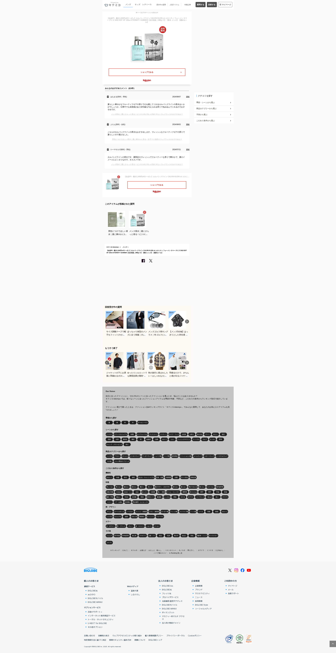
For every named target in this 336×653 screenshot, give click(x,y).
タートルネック (119, 511)
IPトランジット (168, 612)
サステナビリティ (202, 593)
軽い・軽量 (161, 492)
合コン (215, 434)
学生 (192, 535)
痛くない (202, 487)
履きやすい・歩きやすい (163, 487)
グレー (130, 526)
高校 (109, 439)
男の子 (176, 535)
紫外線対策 (219, 487)
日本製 (134, 497)
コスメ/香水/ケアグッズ (121, 461)
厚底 (175, 497)
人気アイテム (174, 5)
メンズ (128, 4)
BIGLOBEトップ (155, 640)
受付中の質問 (161, 5)
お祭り (192, 434)
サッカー (213, 439)
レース (201, 511)
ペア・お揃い (118, 502)
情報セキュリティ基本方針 (120, 640)
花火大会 (200, 434)
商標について (139, 640)
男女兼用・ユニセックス (141, 502)
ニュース (198, 597)
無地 (216, 511)
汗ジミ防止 (184, 477)
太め (137, 492)
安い (217, 497)
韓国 (142, 497)
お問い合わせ (89, 635)
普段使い (142, 516)
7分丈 (126, 497)
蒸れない (126, 487)
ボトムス (125, 456)
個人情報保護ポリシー (154, 635)
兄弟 (168, 535)
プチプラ (225, 497)
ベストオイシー (170, 550)
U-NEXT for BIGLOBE (97, 623)
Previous (107, 321)
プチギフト (142, 535)
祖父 (160, 535)
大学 (117, 439)
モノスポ (182, 550)
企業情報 (195, 580)
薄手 (209, 492)
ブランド (198, 589)
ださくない (210, 487)
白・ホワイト (110, 526)
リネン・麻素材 (154, 511)
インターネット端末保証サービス (101, 615)
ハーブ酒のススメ (160, 553)
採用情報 (198, 601)
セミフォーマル (142, 434)
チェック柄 (173, 511)
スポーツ (164, 439)
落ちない (176, 487)
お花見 (184, 434)
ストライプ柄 (183, 511)
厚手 (201, 492)
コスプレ (109, 542)
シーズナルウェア (222, 456)
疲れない (134, 487)
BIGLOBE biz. (168, 585)
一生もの (209, 497)
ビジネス (109, 434)
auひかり (91, 594)
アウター (117, 456)
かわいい (224, 511)
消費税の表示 (103, 635)
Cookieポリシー (195, 635)
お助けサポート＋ (95, 611)
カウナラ (201, 550)
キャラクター (213, 535)
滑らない (118, 487)
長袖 (225, 492)
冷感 (117, 477)
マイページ (226, 5)
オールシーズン (143, 422)
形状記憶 (193, 477)
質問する (200, 5)
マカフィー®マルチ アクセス (173, 617)
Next (187, 321)
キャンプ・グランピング (114, 444)
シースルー (129, 511)
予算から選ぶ (201, 114)
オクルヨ (134, 550)
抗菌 (176, 477)
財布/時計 (175, 456)
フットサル (196, 439)
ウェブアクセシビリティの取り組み (127, 635)
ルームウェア (197, 456)
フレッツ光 (166, 593)
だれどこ (125, 550)
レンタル (167, 497)
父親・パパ (152, 535)
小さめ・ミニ (127, 492)
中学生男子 (125, 535)
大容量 (153, 492)
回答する (212, 5)
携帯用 (185, 492)
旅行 (223, 434)
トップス (109, 456)
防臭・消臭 (159, 477)
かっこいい (150, 516)
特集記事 (188, 5)
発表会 (125, 439)
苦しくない (110, 487)
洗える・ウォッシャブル (146, 477)
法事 (156, 439)
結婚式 (148, 439)
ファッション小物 (185, 456)
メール (230, 589)
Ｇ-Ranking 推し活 (175, 553)
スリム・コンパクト (173, 492)
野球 (220, 439)
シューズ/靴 (158, 456)
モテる (183, 497)
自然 (126, 516)
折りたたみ (193, 492)
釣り (127, 444)
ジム (172, 439)
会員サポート (233, 593)
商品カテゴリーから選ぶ (206, 108)
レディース (147, 4)
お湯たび (143, 550)
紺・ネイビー (139, 526)
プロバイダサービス (170, 597)
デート (207, 434)
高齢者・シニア (202, 535)
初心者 (134, 535)
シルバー (149, 526)
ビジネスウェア (135, 456)
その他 (109, 461)
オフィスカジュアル (120, 434)
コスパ (109, 502)
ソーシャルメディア (203, 608)
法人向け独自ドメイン (171, 622)
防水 (125, 477)
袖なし (118, 497)
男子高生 (117, 535)
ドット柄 (193, 511)
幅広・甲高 (110, 497)
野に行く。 (191, 550)
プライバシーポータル (175, 635)
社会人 (184, 535)
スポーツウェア (209, 456)
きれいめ (134, 516)
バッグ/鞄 (167, 456)
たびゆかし (219, 550)
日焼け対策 (110, 492)
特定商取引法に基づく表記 (95, 640)
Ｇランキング (115, 550)
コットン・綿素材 (141, 511)
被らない (184, 487)
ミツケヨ (210, 550)
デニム (109, 511)
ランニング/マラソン (184, 439)
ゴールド (157, 526)
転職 (132, 434)
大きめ (118, 492)
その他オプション (95, 627)
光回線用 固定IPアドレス (172, 601)
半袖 (217, 492)
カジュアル (117, 516)
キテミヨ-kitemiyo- (112, 247)
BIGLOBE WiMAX (95, 602)
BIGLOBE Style (201, 604)
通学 (133, 439)
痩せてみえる (192, 487)
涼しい (150, 487)
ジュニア (109, 535)
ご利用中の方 (230, 580)
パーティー (163, 434)
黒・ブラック (121, 526)
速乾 (133, 477)
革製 (208, 511)
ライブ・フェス (174, 434)
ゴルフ (205, 439)
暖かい (142, 487)
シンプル (109, 516)
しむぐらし (135, 594)
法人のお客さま (165, 580)
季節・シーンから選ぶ (205, 102)
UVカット (109, 477)
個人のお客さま (91, 580)
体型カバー (150, 497)
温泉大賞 (134, 590)
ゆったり (145, 492)
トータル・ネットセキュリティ (101, 619)
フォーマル (159, 516)
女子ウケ (191, 497)
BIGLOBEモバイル (95, 598)
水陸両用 (168, 477)
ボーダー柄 (164, 511)
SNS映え (128, 502)
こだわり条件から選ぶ (205, 121)
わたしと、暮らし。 (156, 550)
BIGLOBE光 (93, 590)
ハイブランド (200, 497)
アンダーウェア (147, 456)
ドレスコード (153, 434)
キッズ (137, 4)
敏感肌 (159, 497)
